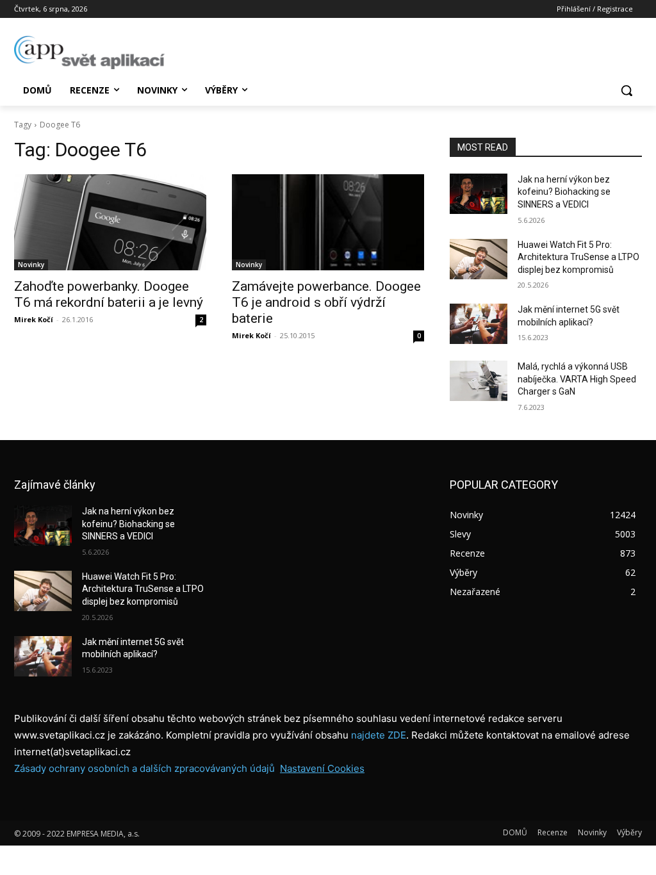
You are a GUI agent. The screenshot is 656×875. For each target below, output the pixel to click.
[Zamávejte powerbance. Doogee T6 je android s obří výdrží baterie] (328, 222)
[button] (626, 90)
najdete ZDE (378, 735)
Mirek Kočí (33, 319)
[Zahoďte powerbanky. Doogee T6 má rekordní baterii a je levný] (110, 222)
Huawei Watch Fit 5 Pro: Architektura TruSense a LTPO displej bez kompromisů (578, 257)
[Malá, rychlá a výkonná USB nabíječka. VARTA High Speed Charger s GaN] (478, 381)
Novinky (31, 264)
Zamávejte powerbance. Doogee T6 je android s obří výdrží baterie (326, 302)
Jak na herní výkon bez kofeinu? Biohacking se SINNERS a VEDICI (564, 191)
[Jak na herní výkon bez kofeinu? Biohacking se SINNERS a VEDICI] (478, 194)
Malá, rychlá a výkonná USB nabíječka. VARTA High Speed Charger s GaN (577, 379)
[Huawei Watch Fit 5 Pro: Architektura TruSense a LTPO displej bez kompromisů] (478, 259)
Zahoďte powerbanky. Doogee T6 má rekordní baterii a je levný (108, 294)
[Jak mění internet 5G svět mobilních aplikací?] (478, 324)
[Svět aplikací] (89, 52)
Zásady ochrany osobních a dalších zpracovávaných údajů (144, 768)
